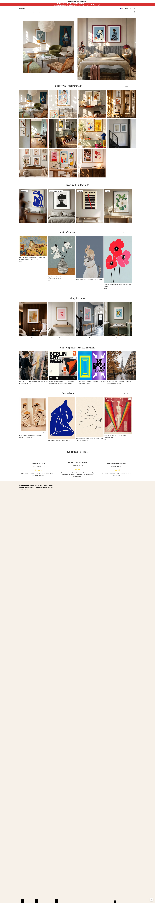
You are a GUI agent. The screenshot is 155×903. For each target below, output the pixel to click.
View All (126, 394)
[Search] (134, 12)
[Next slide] (45, 104)
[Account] (130, 8)
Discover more (126, 233)
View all (126, 86)
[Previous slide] (21, 104)
